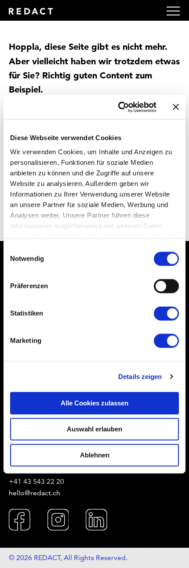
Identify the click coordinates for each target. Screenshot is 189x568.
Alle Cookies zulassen (94, 403)
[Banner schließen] (176, 107)
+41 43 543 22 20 (36, 481)
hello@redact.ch (34, 493)
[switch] (166, 286)
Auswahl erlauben (94, 429)
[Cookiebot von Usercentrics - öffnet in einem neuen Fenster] (118, 107)
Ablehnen (94, 455)
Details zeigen (140, 376)
